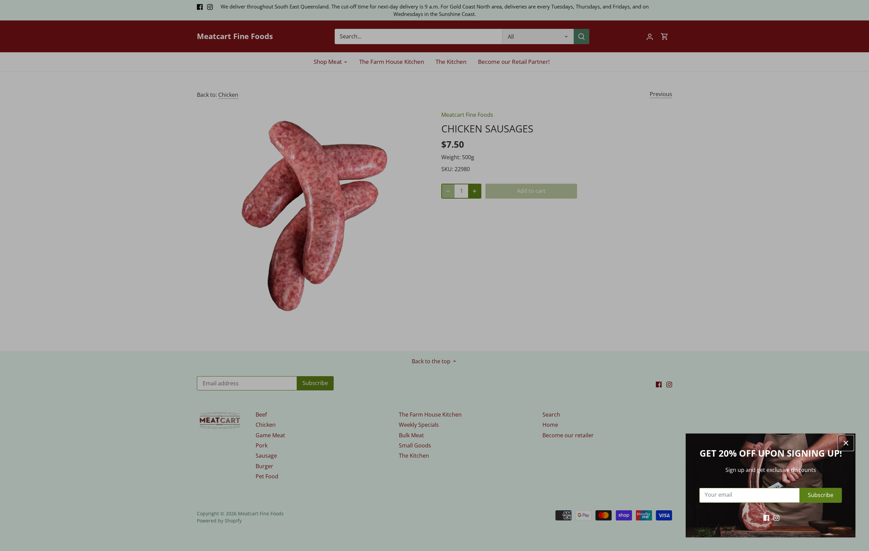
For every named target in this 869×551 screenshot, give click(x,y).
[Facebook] (766, 517)
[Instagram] (776, 517)
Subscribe (820, 495)
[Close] (845, 443)
